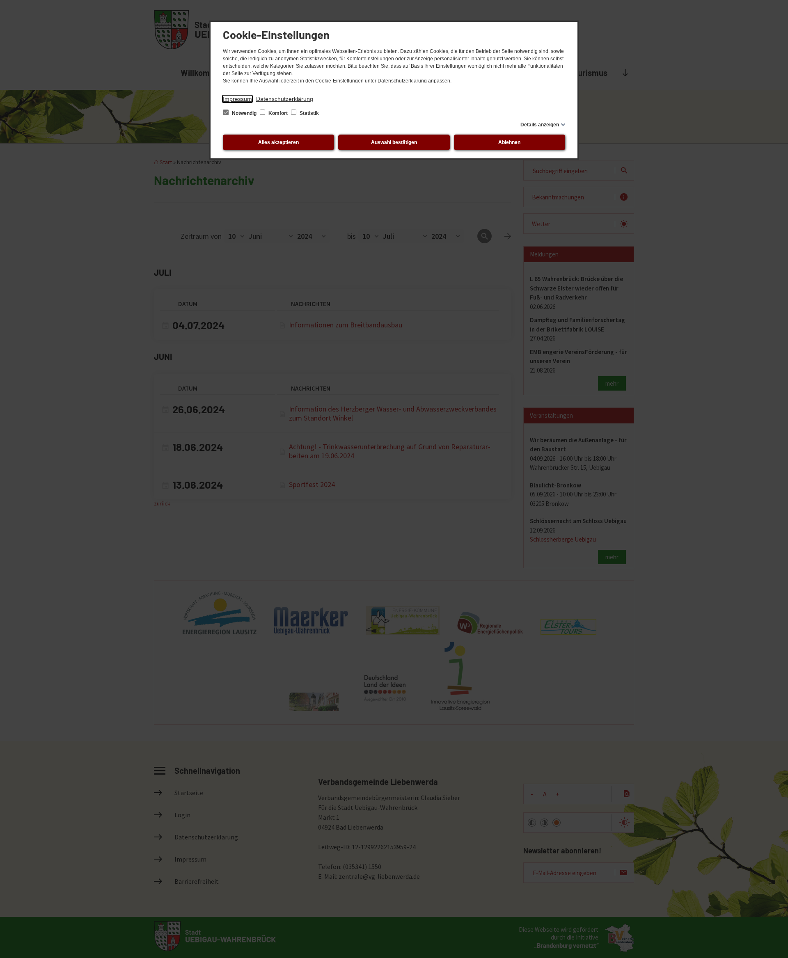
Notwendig (244, 113)
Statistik (308, 113)
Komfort (278, 113)
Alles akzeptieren (278, 142)
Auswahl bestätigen (394, 142)
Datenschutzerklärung (284, 99)
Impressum (237, 99)
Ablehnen (509, 142)
